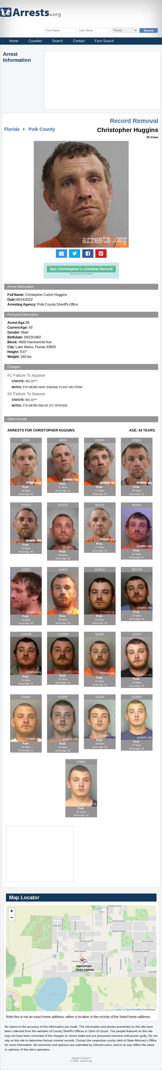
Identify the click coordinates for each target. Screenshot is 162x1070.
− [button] (11, 917)
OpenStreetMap (134, 1009)
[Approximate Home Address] (81, 958)
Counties (35, 41)
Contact (79, 41)
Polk (26, 487)
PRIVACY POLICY (81, 1058)
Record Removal (134, 120)
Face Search (104, 41)
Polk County (41, 129)
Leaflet (118, 1009)
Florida (11, 129)
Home (13, 41)
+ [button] (11, 911)
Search (57, 41)
